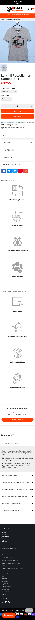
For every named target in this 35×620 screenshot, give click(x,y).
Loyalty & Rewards (6, 558)
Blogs (17, 3)
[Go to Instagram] (6, 603)
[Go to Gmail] (25, 171)
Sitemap (3, 594)
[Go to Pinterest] (20, 171)
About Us (4, 578)
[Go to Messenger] (9, 171)
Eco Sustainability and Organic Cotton (12, 568)
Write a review (17, 420)
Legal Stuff (4, 584)
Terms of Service (6, 586)
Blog (2, 576)
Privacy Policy (5, 591)
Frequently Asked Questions (9, 560)
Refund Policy (5, 589)
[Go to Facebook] (3, 171)
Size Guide (4, 565)
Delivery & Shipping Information (10, 563)
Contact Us (4, 581)
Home (2, 19)
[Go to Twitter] (15, 171)
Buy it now (17, 116)
